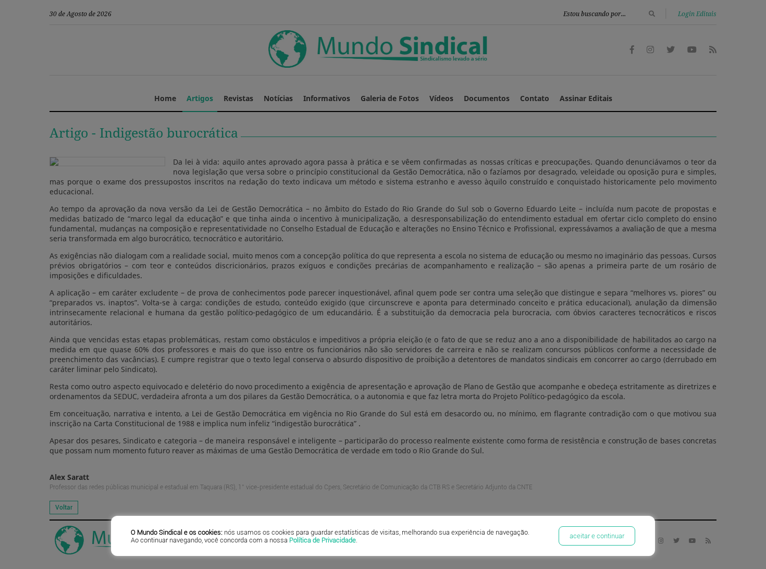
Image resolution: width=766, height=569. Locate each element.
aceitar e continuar (597, 536)
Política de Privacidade (322, 540)
